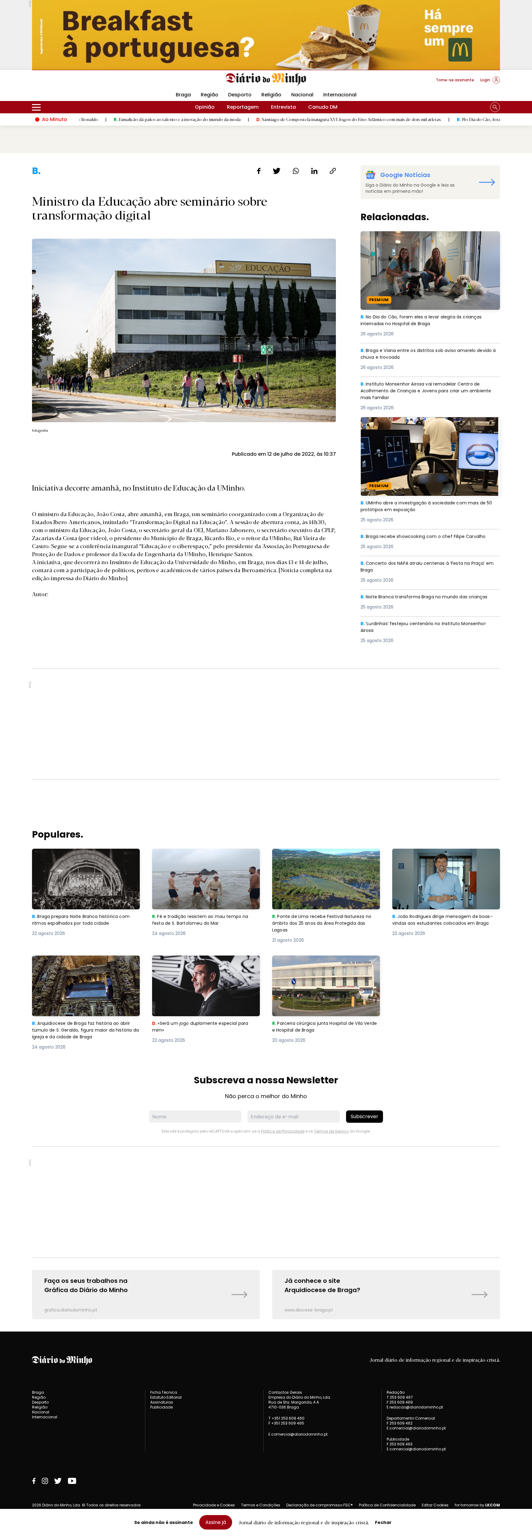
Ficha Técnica (163, 1392)
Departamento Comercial (411, 1418)
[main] (266, 742)
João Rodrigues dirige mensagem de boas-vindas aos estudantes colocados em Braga (443, 860)
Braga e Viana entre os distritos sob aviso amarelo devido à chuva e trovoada (424, 354)
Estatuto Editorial (166, 1397)
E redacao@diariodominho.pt (415, 1407)
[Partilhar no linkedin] (314, 171)
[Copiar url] (333, 171)
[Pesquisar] (495, 107)
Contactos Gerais (285, 1392)
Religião (271, 94)
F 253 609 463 (400, 1444)
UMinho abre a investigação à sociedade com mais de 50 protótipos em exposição (429, 424)
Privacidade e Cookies (214, 1505)
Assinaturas (161, 1402)
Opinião (205, 107)
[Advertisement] (266, 724)
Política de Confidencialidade (387, 1505)
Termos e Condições (260, 1505)
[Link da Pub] (266, 35)
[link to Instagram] (45, 1480)
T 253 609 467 (400, 1397)
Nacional (302, 94)
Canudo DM (322, 107)
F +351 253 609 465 (286, 1423)
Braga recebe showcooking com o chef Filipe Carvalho (429, 536)
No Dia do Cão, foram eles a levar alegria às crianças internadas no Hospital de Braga (427, 238)
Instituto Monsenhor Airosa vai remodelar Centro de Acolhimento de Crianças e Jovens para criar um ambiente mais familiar (426, 391)
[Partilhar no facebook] (258, 171)
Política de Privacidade (282, 1131)
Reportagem (243, 107)
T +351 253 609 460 (286, 1418)
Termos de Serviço (331, 1131)
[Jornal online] (64, 82)
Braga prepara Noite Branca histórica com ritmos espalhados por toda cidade (85, 856)
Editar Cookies (435, 1505)
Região (209, 94)
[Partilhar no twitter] (276, 171)
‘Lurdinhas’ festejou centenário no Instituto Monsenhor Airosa (429, 627)
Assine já (215, 1522)
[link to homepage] (266, 79)
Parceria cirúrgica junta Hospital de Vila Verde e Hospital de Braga (321, 963)
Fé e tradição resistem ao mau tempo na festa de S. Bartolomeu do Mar (203, 856)
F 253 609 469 (400, 1402)
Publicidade (161, 1407)
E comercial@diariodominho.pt (298, 1434)
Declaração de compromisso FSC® (319, 1505)
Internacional (340, 94)
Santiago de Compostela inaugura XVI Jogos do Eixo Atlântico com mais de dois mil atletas (284, 119)
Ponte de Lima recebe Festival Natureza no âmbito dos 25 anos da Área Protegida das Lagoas (325, 860)
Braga (183, 94)
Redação (396, 1392)
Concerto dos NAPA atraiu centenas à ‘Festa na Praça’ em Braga (428, 567)
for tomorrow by (477, 1505)
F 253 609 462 (400, 1423)
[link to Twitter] (58, 1480)
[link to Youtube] (72, 1480)
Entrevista (283, 107)
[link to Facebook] (34, 1480)
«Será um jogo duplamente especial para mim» (204, 963)
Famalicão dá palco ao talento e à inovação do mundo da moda (113, 119)
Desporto (240, 94)
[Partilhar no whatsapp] (296, 171)
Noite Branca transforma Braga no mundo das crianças (430, 596)
